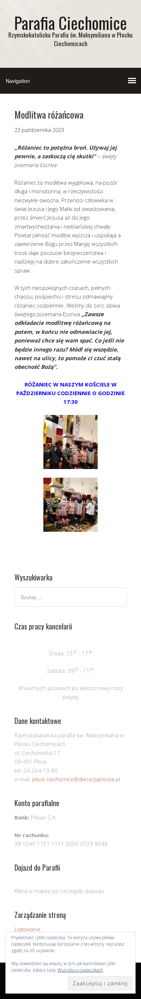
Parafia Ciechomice (70, 22)
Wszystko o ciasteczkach (80, 970)
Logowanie (27, 929)
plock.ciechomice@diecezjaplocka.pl (76, 779)
